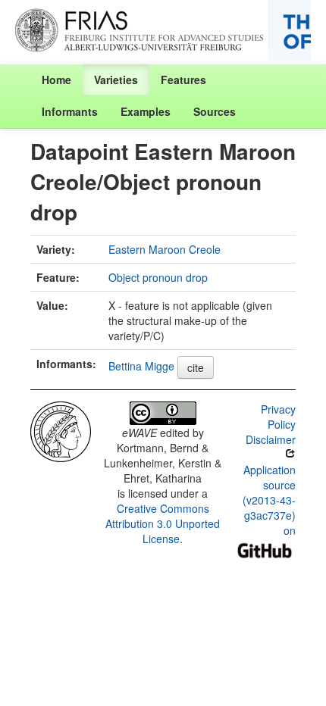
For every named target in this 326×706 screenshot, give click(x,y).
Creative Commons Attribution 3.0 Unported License (162, 523)
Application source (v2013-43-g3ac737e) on (269, 500)
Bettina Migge (141, 365)
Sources (214, 111)
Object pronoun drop (158, 277)
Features (183, 79)
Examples (146, 111)
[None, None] (60, 430)
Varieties (116, 79)
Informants (70, 111)
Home (56, 79)
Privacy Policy (278, 416)
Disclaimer (271, 439)
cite (195, 367)
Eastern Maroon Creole (164, 249)
